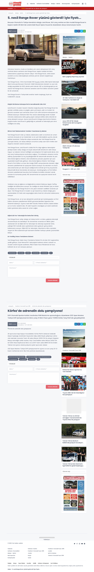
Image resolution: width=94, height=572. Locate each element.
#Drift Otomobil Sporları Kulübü (16, 357)
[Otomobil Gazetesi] (15, 3)
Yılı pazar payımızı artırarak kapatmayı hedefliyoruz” (39, 8)
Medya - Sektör (55, 3)
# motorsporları (13, 359)
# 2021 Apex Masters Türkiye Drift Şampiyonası (39, 357)
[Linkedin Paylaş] (75, 31)
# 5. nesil (21, 253)
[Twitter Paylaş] (81, 31)
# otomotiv (44, 253)
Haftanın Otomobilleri (43, 3)
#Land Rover (12, 253)
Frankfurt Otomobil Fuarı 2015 (22, 306)
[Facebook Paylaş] (78, 31)
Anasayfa (10, 13)
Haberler (32, 3)
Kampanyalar (76, 3)
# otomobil (35, 253)
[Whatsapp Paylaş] (84, 31)
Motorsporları (66, 3)
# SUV (28, 253)
